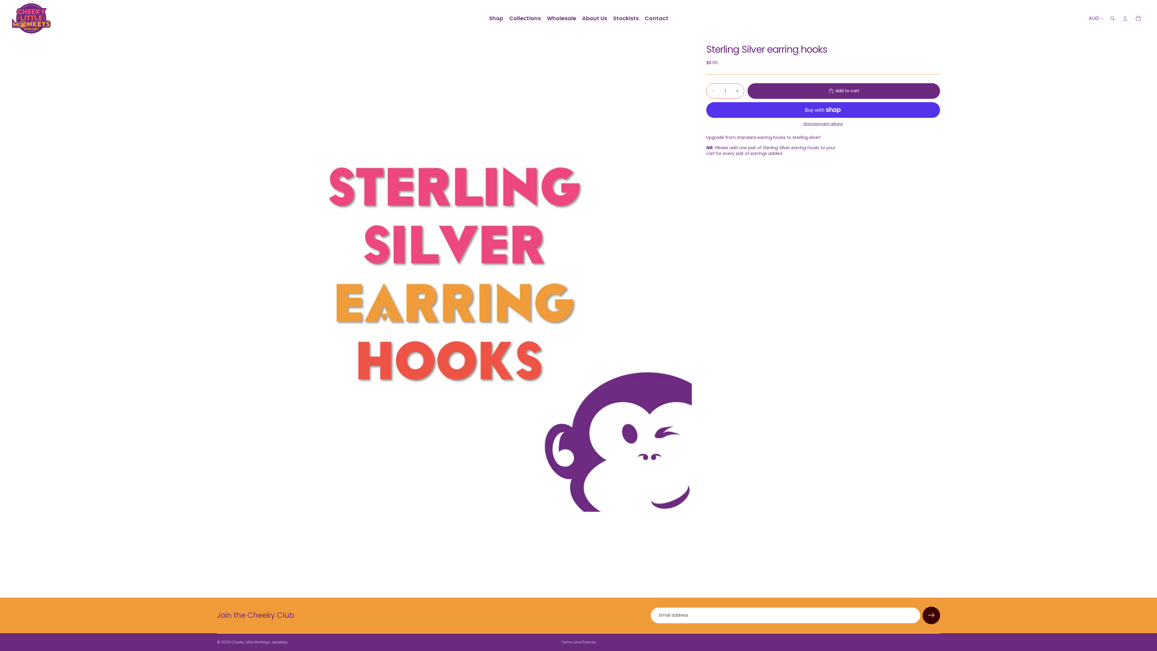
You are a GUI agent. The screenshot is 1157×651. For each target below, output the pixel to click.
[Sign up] (931, 615)
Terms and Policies (578, 642)
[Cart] (1138, 18)
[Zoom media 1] (454, 274)
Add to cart (847, 91)
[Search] (1112, 18)
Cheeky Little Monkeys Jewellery (259, 642)
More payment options (823, 123)
